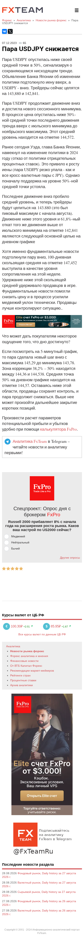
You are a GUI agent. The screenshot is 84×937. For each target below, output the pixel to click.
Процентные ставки (23, 680)
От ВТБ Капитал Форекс (26, 665)
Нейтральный (20, 542)
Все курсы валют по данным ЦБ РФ (42, 634)
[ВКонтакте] (4, 31)
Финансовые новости (24, 660)
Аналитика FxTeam (30, 441)
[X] (10, 31)
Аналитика (13, 646)
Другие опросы (70, 557)
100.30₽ (14, 626)
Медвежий (18, 536)
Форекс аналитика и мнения (29, 656)
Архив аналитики (21, 685)
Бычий (15, 548)
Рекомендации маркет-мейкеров (32, 670)
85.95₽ (54, 626)
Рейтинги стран (20, 675)
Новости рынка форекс (27, 651)
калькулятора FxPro (58, 429)
